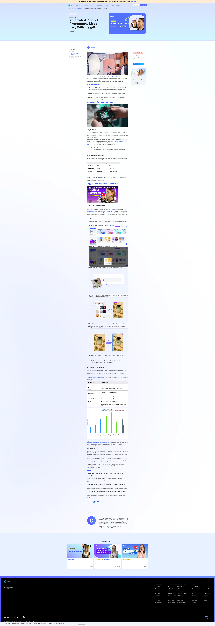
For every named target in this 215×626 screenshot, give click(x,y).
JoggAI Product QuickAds (115, 76)
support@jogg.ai (207, 618)
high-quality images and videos (103, 134)
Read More (70, 563)
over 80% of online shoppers (110, 147)
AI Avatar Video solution (95, 487)
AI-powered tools (119, 141)
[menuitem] (76, 51)
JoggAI (93, 47)
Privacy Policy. (19, 624)
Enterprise (118, 5)
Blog (70, 8)
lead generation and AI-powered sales (110, 494)
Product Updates (77, 8)
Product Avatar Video (110, 211)
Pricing (106, 5)
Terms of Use (35, 621)
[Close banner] (213, 1)
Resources (99, 5)
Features (78, 5)
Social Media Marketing (99, 559)
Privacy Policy (27, 621)
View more (133, 1)
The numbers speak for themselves (94, 377)
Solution (92, 5)
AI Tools (86, 5)
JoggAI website (111, 225)
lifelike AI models (110, 209)
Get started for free (138, 63)
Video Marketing (71, 559)
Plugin (112, 5)
